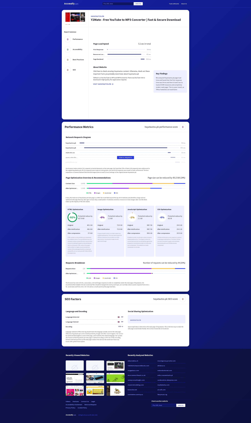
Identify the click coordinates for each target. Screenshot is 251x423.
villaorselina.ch (133, 361)
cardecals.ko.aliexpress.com (167, 380)
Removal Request (90, 405)
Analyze (138, 4)
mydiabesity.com (163, 385)
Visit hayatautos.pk (102, 84)
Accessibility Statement (74, 405)
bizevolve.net (132, 390)
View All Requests (125, 157)
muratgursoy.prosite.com (166, 361)
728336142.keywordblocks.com (138, 366)
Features (76, 401)
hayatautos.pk (97, 16)
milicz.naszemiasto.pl (165, 375)
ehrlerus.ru (161, 366)
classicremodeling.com (136, 385)
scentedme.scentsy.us (135, 394)
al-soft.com (161, 390)
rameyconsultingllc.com (136, 380)
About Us (184, 4)
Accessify (71, 3)
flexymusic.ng (162, 394)
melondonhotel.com (164, 370)
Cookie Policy (82, 408)
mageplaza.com (133, 370)
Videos (68, 401)
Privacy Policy (70, 408)
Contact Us (85, 401)
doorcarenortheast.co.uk (136, 375)
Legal (93, 401)
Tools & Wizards (174, 4)
